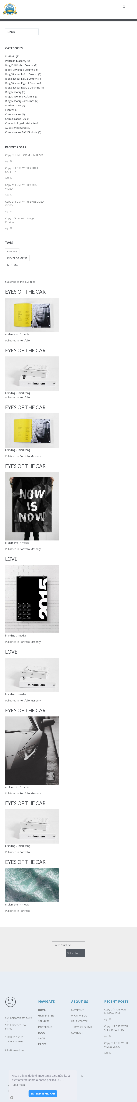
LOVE (11, 559)
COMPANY (77, 1010)
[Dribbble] (82, 1076)
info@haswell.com (15, 1050)
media (25, 334)
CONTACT (77, 1032)
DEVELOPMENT (17, 258)
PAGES (42, 1044)
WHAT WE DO (79, 1015)
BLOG (41, 1032)
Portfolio (25, 340)
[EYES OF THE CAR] (32, 314)
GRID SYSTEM (46, 1015)
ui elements (12, 334)
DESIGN (12, 251)
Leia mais (18, 1084)
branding (10, 393)
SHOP (41, 1038)
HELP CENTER (79, 1021)
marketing (24, 393)
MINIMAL (13, 265)
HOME (42, 1010)
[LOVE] (32, 598)
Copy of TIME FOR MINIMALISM (24, 155)
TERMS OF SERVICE (82, 1027)
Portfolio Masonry (30, 456)
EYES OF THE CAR (25, 292)
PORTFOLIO (45, 1027)
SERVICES (43, 1021)
